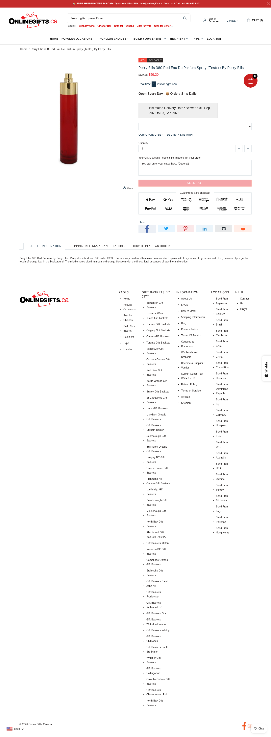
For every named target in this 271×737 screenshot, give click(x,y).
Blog (183, 323)
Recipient (128, 336)
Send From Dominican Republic (222, 389)
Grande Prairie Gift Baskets (157, 470)
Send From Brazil (222, 322)
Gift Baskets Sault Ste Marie (157, 649)
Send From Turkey (222, 487)
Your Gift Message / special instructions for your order (169, 157)
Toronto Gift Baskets (158, 324)
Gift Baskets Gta (156, 613)
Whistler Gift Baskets (153, 660)
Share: (142, 222)
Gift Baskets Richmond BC (154, 605)
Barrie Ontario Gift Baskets (156, 383)
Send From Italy (222, 509)
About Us (186, 298)
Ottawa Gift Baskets (158, 336)
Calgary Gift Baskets (158, 330)
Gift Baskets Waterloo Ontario (156, 622)
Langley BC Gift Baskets (155, 459)
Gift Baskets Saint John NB (157, 583)
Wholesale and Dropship (189, 354)
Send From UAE (222, 444)
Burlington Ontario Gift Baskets (156, 449)
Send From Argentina (222, 301)
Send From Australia (222, 455)
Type (126, 343)
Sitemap (186, 402)
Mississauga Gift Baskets (156, 513)
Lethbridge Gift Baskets (154, 492)
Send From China (222, 354)
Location (128, 349)
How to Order (188, 310)
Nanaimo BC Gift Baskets (156, 551)
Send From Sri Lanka (222, 498)
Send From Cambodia (222, 333)
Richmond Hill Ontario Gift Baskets (158, 481)
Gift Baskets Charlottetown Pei (156, 692)
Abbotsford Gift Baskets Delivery (156, 534)
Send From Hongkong (222, 423)
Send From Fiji (222, 402)
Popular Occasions (129, 307)
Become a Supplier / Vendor (193, 365)
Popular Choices (128, 318)
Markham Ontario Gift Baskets (156, 417)
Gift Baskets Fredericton (153, 594)
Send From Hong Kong (222, 530)
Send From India (222, 434)
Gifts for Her (104, 26)
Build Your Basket (129, 328)
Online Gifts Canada (33, 20)
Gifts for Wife (144, 26)
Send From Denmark (222, 376)
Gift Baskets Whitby (158, 630)
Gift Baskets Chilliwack (153, 638)
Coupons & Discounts (187, 344)
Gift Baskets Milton (157, 543)
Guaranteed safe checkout (195, 192)
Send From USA (222, 466)
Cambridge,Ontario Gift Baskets (157, 562)
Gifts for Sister (162, 26)
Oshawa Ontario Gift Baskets (158, 362)
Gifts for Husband (124, 26)
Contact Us (244, 301)
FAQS (184, 304)
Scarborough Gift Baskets (156, 438)
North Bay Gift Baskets (154, 524)
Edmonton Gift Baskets (154, 305)
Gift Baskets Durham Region (155, 427)
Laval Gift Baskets (157, 408)
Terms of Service (191, 390)
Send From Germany (222, 412)
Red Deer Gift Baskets (154, 372)
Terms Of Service (191, 335)
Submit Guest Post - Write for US (193, 376)
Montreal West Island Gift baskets (157, 316)
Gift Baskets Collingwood (153, 671)
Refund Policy (189, 384)
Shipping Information (193, 317)
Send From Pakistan (222, 519)
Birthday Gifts (87, 26)
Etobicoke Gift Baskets (154, 573)
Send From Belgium (222, 311)
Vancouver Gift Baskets (154, 351)
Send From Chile (222, 343)
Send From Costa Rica (222, 365)
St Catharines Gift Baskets (156, 400)
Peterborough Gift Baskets (156, 502)
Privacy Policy (189, 329)
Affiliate (185, 396)
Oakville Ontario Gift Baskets (158, 681)
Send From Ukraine (222, 476)
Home (24, 49)
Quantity (143, 143)
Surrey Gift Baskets (157, 391)
